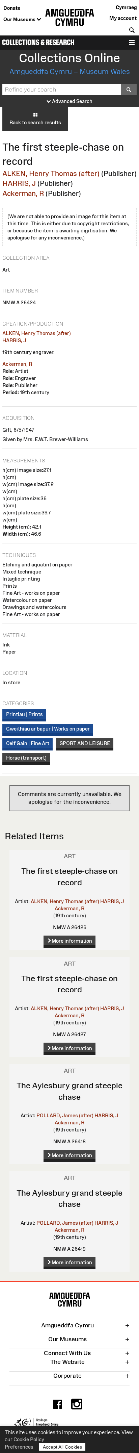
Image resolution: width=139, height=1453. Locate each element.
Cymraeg (126, 7)
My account (123, 18)
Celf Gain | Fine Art (27, 743)
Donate (11, 8)
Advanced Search (71, 101)
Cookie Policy (28, 1439)
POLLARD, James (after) (64, 1115)
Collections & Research (38, 42)
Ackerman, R (23, 193)
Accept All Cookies (62, 1447)
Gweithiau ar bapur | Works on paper (48, 729)
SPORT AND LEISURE (85, 743)
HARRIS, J (19, 183)
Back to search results (35, 122)
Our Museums (20, 19)
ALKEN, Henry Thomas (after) (51, 173)
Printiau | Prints (24, 714)
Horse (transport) (26, 758)
